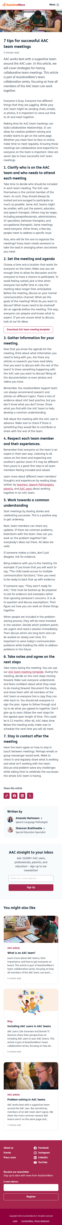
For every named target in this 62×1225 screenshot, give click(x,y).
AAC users (25, 489)
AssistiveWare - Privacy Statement (35, 1221)
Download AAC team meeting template (28, 330)
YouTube (42, 1162)
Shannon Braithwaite (29, 828)
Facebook (43, 1148)
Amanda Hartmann (28, 818)
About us (8, 1148)
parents (8, 489)
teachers (22, 485)
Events (7, 1153)
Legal (15, 1221)
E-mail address (11, 1182)
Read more (31, 950)
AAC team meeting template (26, 672)
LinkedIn (43, 1157)
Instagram (44, 1153)
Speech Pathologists (41, 485)
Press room (10, 1157)
